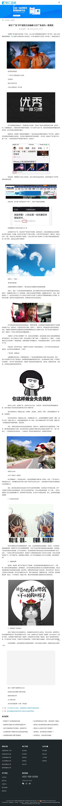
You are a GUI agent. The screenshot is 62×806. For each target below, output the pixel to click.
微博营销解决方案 (6, 767)
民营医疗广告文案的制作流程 (11, 721)
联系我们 (44, 760)
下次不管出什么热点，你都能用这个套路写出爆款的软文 (23, 708)
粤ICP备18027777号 (34, 800)
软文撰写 (23, 29)
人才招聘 (44, 757)
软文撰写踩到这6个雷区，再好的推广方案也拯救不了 (47, 721)
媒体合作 (44, 754)
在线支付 (4, 784)
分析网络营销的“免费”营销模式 (12, 735)
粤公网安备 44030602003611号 (48, 800)
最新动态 (4, 791)
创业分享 (24, 764)
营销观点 (24, 760)
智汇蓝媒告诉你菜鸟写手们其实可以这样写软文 (20, 711)
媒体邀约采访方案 (6, 754)
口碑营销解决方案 (6, 757)
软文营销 (24, 750)
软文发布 (22, 802)
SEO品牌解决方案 (6, 760)
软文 (12, 36)
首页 (3, 20)
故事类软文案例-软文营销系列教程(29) (14, 724)
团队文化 (4, 780)
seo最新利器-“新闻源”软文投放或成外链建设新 (16, 731)
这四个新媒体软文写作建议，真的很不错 (14, 728)
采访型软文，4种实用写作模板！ (43, 735)
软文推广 (17, 802)
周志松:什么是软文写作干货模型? (43, 728)
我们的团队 (5, 787)
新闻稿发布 (11, 802)
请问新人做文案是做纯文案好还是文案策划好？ (47, 724)
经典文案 (24, 757)
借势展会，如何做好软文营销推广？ (44, 731)
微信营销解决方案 (6, 764)
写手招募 (44, 750)
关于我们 (4, 777)
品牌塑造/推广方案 (6, 750)
